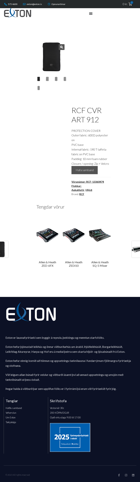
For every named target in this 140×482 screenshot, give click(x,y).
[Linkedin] (133, 475)
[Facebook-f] (119, 475)
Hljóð (88, 189)
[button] (62, 47)
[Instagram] (126, 475)
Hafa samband (85, 170)
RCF (81, 194)
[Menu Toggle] (91, 13)
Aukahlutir (77, 189)
